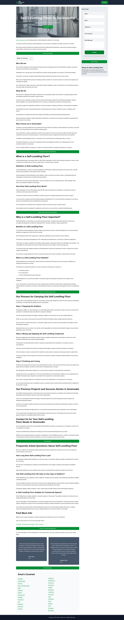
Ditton (19, 588)
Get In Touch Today (47, 53)
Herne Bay (51, 594)
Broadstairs (51, 610)
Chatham (20, 608)
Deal (49, 606)
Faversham (51, 585)
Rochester (20, 606)
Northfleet (20, 597)
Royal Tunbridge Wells (23, 585)
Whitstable (51, 589)
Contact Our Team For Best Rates (47, 151)
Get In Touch (94, 61)
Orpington (32, 524)
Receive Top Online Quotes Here (48, 292)
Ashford (50, 587)
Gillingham (51, 578)
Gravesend (20, 599)
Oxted (36, 524)
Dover (49, 601)
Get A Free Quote (47, 567)
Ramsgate (50, 608)
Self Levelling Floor (21, 40)
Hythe (49, 596)
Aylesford (20, 590)
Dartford (20, 592)
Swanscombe (21, 595)
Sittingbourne (51, 580)
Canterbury (51, 592)
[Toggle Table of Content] (30, 58)
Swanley (41, 524)
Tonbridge (18, 524)
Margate (50, 603)
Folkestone (51, 599)
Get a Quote (47, 26)
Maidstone (20, 604)
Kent (19, 602)
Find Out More (47, 441)
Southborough (25, 524)
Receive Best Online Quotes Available (47, 212)
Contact (104, 2)
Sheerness (51, 583)
